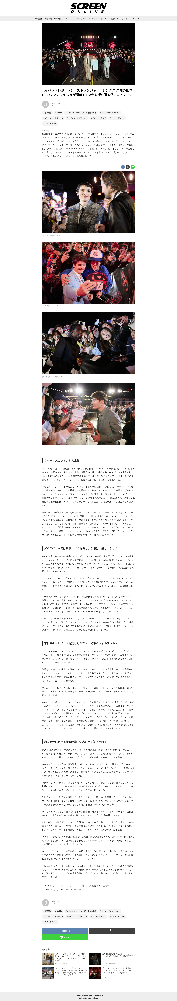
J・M (53, 105)
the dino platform (91, 998)
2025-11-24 (55, 103)
